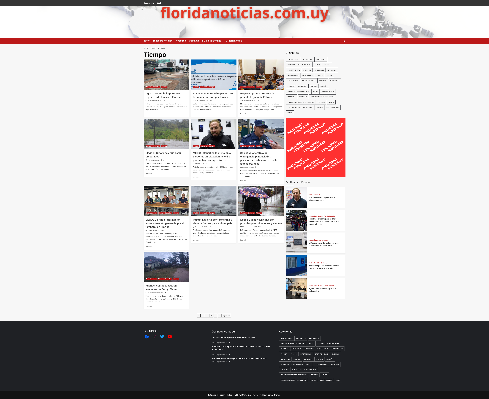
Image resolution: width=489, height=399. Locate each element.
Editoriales (319, 70)
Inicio (147, 40)
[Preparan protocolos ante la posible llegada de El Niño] (261, 74)
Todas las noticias (163, 40)
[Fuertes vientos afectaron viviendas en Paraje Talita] (166, 267)
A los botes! (307, 59)
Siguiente (226, 316)
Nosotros (181, 40)
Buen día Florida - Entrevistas (299, 64)
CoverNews (262, 395)
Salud (315, 91)
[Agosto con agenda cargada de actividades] (296, 288)
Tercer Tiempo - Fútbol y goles (322, 97)
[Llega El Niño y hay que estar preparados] (166, 134)
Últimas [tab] (293, 182)
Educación (332, 70)
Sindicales (292, 97)
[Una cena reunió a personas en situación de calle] (296, 197)
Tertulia (321, 102)
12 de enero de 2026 (154, 230)
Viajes (290, 113)
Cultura (327, 64)
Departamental (151, 213)
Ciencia (317, 64)
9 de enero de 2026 (201, 227)
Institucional (293, 81)
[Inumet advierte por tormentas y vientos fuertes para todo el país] (213, 201)
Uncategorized (333, 107)
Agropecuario (293, 59)
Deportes (307, 70)
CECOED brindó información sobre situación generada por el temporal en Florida (165, 223)
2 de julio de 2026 (200, 163)
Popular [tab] (306, 182)
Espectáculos (307, 75)
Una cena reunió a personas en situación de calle (233, 337)
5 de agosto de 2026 (248, 100)
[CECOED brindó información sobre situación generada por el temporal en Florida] (166, 201)
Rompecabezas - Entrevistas (298, 91)
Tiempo (164, 87)
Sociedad (156, 87)
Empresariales (293, 75)
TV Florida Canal (233, 40)
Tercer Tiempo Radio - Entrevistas (301, 102)
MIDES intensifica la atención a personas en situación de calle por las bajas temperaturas (212, 157)
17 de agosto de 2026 (201, 100)
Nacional (323, 81)
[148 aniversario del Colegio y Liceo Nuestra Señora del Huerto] (296, 242)
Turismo (319, 107)
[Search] (343, 41)
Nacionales (334, 81)
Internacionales (308, 81)
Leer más (149, 114)
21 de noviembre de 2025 (155, 293)
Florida (148, 87)
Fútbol (329, 75)
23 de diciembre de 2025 (249, 227)
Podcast (291, 86)
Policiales (302, 86)
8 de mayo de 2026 (248, 167)
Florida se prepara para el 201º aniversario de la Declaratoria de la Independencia (324, 221)
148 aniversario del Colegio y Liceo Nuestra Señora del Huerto (239, 358)
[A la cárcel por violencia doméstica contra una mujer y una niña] (296, 265)
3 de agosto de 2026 (154, 160)
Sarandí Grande (328, 91)
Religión (324, 86)
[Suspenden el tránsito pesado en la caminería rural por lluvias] (213, 74)
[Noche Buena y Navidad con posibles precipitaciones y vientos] (261, 201)
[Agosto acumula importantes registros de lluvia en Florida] (166, 74)
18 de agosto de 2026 (154, 100)
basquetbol (321, 59)
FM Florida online (211, 40)
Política (313, 86)
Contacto (194, 40)
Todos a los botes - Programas (300, 107)
